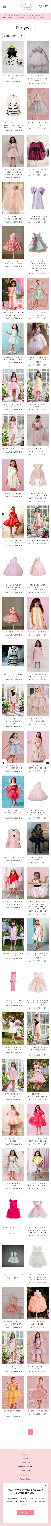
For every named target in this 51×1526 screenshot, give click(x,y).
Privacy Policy (25, 1479)
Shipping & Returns (25, 1466)
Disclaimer (25, 1475)
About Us (25, 1458)
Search (25, 1454)
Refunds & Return (25, 1471)
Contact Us (25, 1462)
